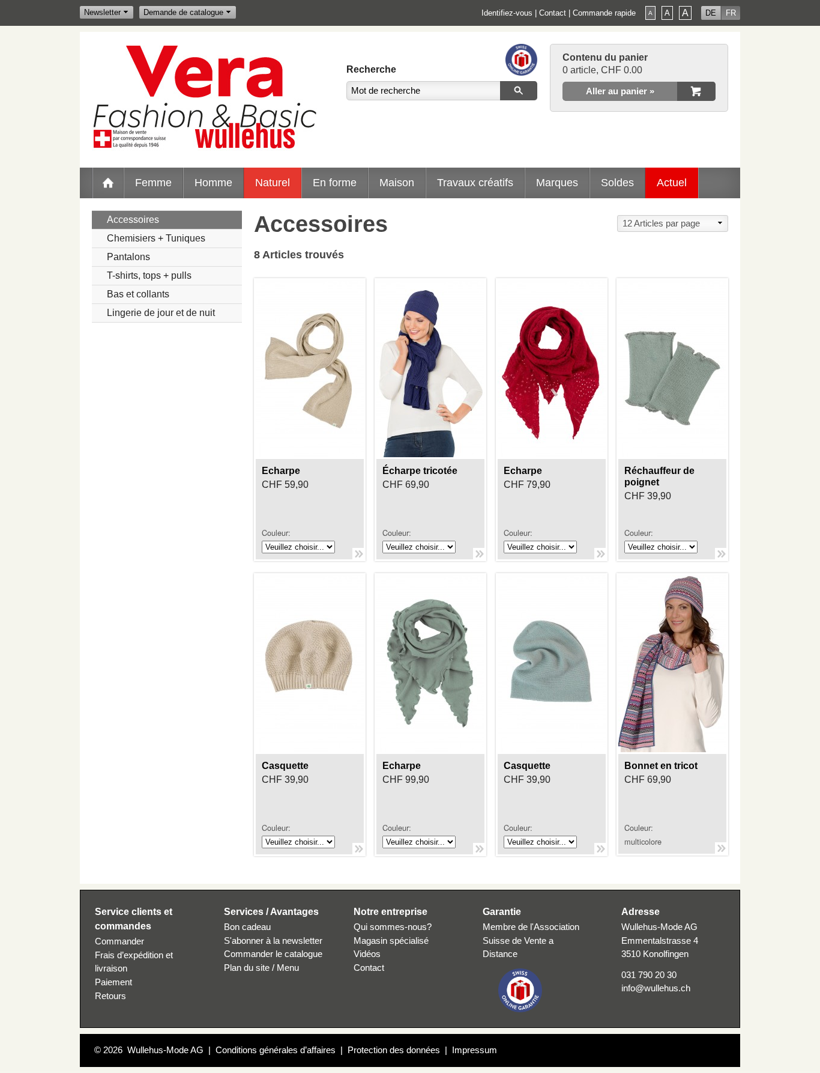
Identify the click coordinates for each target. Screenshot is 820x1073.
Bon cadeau (247, 927)
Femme (153, 182)
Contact (552, 12)
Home (108, 183)
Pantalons (128, 257)
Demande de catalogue (183, 12)
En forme (335, 182)
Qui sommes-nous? (393, 927)
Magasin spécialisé (391, 940)
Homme (213, 182)
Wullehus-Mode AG (165, 1050)
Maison (396, 182)
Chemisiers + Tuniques (156, 238)
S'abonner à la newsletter (273, 940)
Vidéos (367, 954)
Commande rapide (604, 12)
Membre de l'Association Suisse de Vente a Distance (531, 940)
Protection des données (394, 1050)
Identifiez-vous (506, 12)
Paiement (113, 982)
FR (731, 12)
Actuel (672, 182)
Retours (110, 996)
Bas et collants (138, 294)
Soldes (617, 182)
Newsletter (102, 12)
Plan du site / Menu (261, 967)
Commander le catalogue (273, 954)
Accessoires (133, 219)
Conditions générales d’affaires (276, 1050)
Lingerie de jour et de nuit (161, 313)
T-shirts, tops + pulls (149, 275)
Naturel (272, 182)
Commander (119, 941)
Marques (557, 182)
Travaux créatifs (475, 182)
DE (710, 12)
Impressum (474, 1050)
